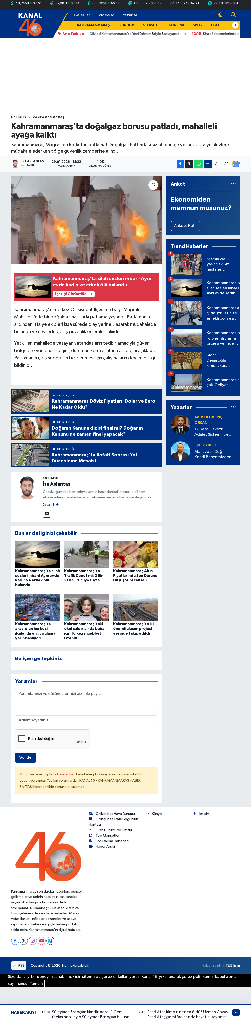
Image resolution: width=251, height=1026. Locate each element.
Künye (157, 814)
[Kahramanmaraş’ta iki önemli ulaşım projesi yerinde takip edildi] (135, 607)
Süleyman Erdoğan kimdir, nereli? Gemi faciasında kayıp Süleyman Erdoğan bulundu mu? (92, 1017)
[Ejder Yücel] (180, 451)
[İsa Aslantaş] (27, 487)
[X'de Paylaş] (189, 164)
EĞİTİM (217, 25)
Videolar (106, 15)
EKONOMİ (175, 25)
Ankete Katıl (185, 226)
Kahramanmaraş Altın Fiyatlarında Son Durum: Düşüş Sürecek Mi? (135, 575)
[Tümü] (233, 184)
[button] (235, 25)
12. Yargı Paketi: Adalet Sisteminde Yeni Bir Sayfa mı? (211, 432)
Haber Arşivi (105, 846)
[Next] (50, 941)
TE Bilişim (233, 965)
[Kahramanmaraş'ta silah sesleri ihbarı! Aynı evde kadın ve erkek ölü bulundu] (37, 554)
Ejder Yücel (205, 445)
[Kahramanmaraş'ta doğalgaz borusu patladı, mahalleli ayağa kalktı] (86, 220)
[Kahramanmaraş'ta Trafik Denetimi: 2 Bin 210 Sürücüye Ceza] (86, 554)
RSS (21, 965)
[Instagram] (33, 941)
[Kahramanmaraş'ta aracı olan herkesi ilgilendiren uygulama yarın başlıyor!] (37, 607)
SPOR (197, 25)
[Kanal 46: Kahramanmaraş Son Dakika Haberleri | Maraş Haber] (30, 24)
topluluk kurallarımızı (59, 774)
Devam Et (49, 504)
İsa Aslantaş (56, 484)
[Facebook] (15, 941)
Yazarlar (130, 15)
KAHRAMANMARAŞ (93, 25)
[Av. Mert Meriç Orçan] (180, 424)
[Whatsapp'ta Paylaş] (198, 164)
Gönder (26, 757)
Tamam (36, 984)
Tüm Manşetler (108, 835)
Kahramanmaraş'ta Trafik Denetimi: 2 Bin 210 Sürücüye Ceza (83, 575)
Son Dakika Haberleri (112, 841)
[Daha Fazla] (208, 164)
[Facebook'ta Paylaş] (180, 164)
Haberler (18, 117)
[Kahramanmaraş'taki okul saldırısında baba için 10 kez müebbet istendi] (86, 607)
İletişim (204, 814)
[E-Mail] (47, 514)
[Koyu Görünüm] (220, 15)
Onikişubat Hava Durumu (115, 814)
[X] (24, 941)
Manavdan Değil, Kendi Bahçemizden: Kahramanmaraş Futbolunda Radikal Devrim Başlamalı (213, 455)
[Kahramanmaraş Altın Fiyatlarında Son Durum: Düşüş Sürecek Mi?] (135, 554)
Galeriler (82, 15)
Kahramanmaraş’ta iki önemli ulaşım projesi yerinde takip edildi (133, 628)
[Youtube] (42, 941)
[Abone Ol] (236, 164)
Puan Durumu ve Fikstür (114, 830)
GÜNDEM (126, 25)
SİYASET (150, 25)
